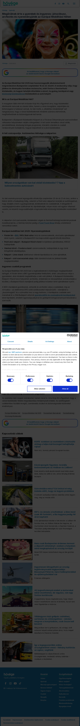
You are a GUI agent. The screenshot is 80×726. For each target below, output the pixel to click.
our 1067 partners (15, 352)
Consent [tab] (11, 341)
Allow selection (39, 389)
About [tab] (69, 341)
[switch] (30, 380)
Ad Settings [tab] (49, 341)
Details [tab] (30, 341)
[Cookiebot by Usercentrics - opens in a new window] (68, 335)
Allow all (65, 389)
